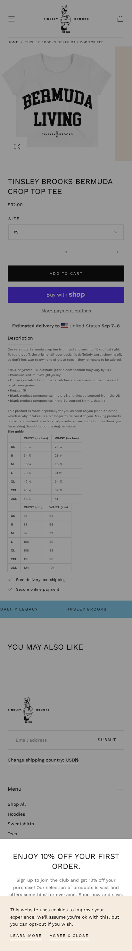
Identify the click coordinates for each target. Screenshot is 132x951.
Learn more (26, 935)
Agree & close (69, 935)
